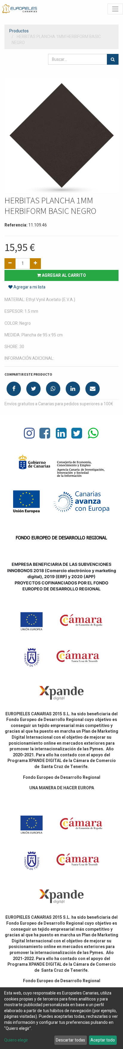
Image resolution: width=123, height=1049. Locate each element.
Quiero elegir (16, 1040)
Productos (19, 31)
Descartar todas (70, 1040)
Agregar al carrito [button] (63, 275)
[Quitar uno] (10, 263)
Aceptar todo (102, 1040)
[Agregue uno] (35, 263)
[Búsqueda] (113, 59)
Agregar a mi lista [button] (29, 287)
